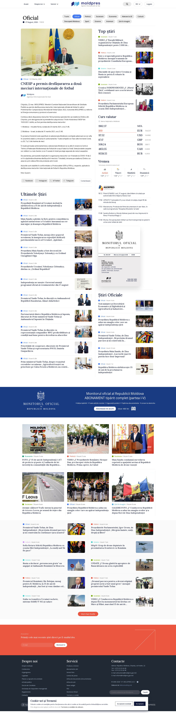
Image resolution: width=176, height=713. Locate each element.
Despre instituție (27, 666)
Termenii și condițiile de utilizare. (72, 707)
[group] (125, 42)
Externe (98, 21)
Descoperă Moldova (72, 21)
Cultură (140, 16)
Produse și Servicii (72, 666)
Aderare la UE (127, 16)
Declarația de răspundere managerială (34, 689)
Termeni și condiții (73, 695)
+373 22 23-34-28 (120, 668)
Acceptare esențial (124, 704)
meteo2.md (115, 165)
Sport (87, 21)
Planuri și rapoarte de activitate (32, 679)
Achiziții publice (27, 682)
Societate (99, 16)
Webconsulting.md (125, 685)
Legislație (25, 676)
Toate (66, 16)
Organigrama (26, 672)
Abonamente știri (72, 669)
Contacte (25, 695)
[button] (149, 48)
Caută (145, 692)
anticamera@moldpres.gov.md (126, 673)
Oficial (30, 18)
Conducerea (26, 669)
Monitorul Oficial (72, 692)
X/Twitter (56, 181)
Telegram (70, 181)
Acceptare (140, 704)
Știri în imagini (124, 21)
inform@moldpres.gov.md (124, 675)
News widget (71, 685)
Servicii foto (70, 672)
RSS (68, 689)
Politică (88, 16)
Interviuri (109, 21)
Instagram (43, 181)
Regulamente (26, 692)
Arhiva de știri (71, 682)
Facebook (29, 181)
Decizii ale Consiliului (28, 685)
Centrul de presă (72, 676)
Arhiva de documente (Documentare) (79, 679)
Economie (113, 16)
